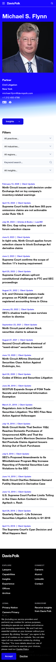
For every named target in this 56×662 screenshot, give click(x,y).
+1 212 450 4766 (11, 97)
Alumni (38, 574)
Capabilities (8, 574)
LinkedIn (39, 579)
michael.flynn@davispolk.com (17, 93)
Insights (6, 579)
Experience (8, 583)
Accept (9, 656)
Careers (39, 569)
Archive (6, 593)
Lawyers (6, 569)
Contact (39, 583)
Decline (24, 656)
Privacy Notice (10, 607)
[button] (3, 3)
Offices (6, 588)
